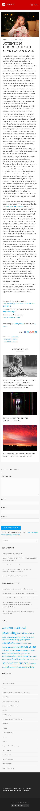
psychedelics (6, 656)
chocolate (7, 339)
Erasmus (25, 643)
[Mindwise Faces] (24, 805)
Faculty (5, 710)
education (7, 642)
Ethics (29, 643)
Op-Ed (4, 741)
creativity (12, 637)
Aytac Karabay (24, 40)
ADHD (5, 627)
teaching (5, 667)
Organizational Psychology (11, 746)
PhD (29, 653)
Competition (30, 633)
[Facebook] (12, 805)
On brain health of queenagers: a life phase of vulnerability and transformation (17, 570)
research (27, 656)
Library (5, 728)
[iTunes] (18, 805)
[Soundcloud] (21, 805)
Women (25, 667)
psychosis (20, 656)
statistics (29, 659)
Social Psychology (19, 659)
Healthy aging (7, 715)
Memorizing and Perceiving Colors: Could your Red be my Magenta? (19, 455)
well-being (19, 667)
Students (32, 663)
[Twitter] (15, 805)
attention (15, 336)
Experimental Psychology (10, 706)
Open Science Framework (14, 206)
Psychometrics (7, 755)
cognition (7, 341)
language (14, 650)
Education (6, 697)
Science (9, 659)
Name (4, 499)
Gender (12, 647)
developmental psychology (10, 640)
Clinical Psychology (8, 683)
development (30, 637)
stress (35, 659)
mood (8, 653)
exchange (6, 647)
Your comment (6, 476)
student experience (15, 663)
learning (20, 650)
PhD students (7, 750)
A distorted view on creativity (11, 565)
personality (24, 653)
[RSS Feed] (27, 805)
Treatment (12, 667)
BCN (11, 628)
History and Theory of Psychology (13, 719)
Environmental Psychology (11, 701)
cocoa (15, 339)
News (4, 737)
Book (15, 628)
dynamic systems (24, 640)
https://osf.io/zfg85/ (9, 312)
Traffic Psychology (8, 768)
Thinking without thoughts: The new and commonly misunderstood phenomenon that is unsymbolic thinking (17, 604)
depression (21, 637)
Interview (6, 650)
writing (31, 667)
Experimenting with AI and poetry (13, 554)
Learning (5, 724)
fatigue (15, 341)
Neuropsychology (16, 653)
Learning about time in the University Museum (15, 419)
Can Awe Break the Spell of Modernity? (15, 576)
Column (5, 688)
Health (17, 647)
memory (27, 650)
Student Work (7, 764)
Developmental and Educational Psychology (16, 692)
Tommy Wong (18, 324)
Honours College (27, 646)
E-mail (4, 508)
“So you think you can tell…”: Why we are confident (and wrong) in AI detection (20, 559)
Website (4, 516)
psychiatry (13, 656)
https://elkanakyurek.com (11, 317)
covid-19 (5, 637)
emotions (17, 643)
